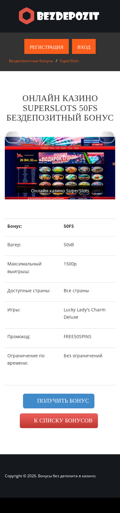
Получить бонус (62, 401)
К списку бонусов (62, 420)
